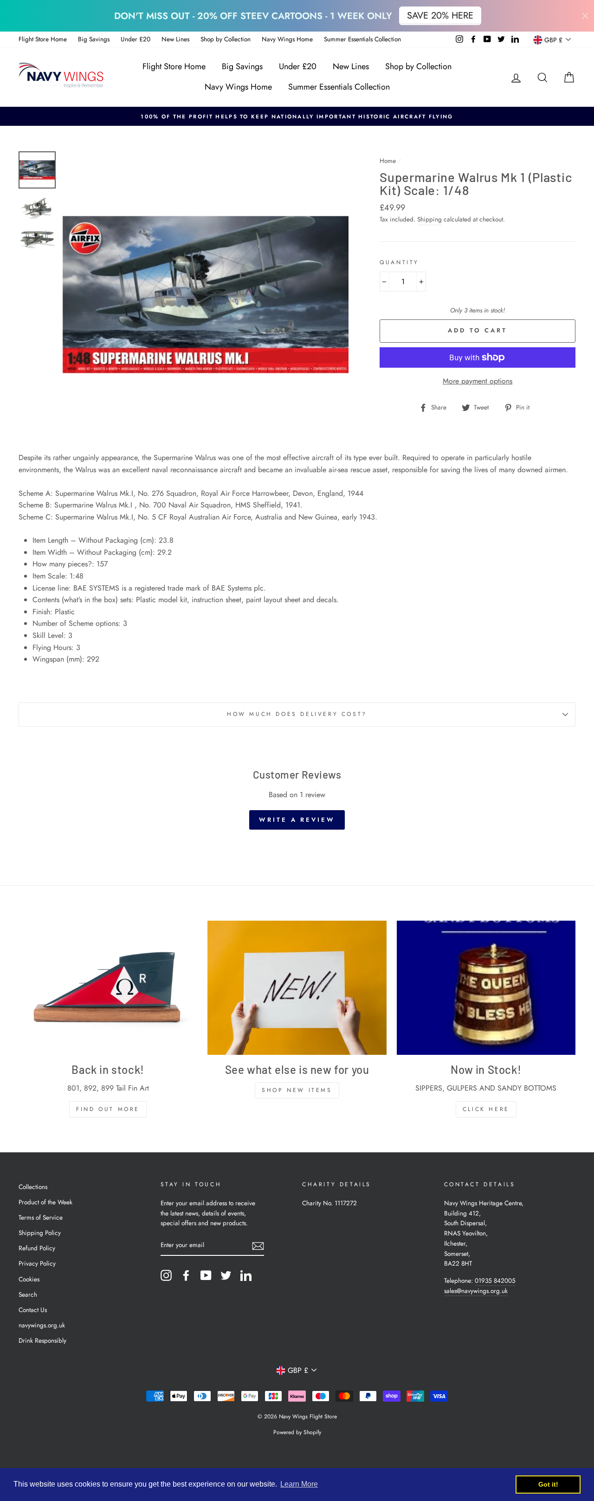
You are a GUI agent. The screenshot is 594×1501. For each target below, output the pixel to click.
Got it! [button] (548, 1484)
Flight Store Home (43, 39)
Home (388, 160)
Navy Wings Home (287, 39)
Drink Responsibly (42, 1340)
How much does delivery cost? (297, 714)
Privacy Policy (37, 1263)
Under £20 (135, 39)
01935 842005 (495, 1280)
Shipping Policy (40, 1232)
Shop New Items (297, 1090)
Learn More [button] (299, 1484)
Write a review (297, 819)
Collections (33, 1186)
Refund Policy (37, 1248)
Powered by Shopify (297, 1432)
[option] (297, 116)
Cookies (29, 1279)
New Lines (175, 39)
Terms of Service (41, 1217)
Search (28, 1294)
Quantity (399, 262)
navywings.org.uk (42, 1325)
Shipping (429, 219)
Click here (486, 1109)
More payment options (477, 381)
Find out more (108, 1109)
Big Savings (94, 39)
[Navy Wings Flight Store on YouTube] (206, 1275)
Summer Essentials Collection (362, 39)
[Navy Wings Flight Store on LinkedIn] (246, 1275)
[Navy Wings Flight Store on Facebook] (186, 1275)
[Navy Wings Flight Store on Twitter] (226, 1275)
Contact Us (33, 1309)
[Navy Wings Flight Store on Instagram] (166, 1275)
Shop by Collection (225, 39)
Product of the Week (45, 1202)
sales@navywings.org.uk (476, 1290)
